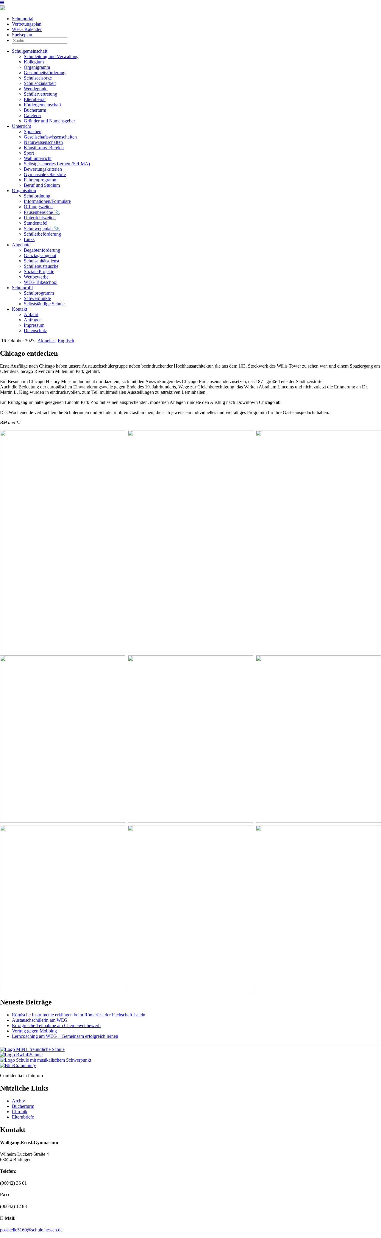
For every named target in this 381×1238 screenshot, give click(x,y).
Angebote (21, 244)
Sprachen (32, 131)
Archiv (18, 1100)
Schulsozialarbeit (40, 83)
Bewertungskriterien (43, 169)
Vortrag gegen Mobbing (34, 1030)
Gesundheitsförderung (44, 72)
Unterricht (21, 126)
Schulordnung (37, 195)
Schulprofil (22, 287)
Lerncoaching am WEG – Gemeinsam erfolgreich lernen (65, 1036)
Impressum (34, 325)
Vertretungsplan (26, 24)
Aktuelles (46, 340)
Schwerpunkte (37, 298)
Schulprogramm (39, 292)
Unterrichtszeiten (40, 217)
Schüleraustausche (41, 266)
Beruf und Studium (42, 185)
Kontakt (19, 309)
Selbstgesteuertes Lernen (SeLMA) (57, 163)
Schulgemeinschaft (29, 51)
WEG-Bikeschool (40, 282)
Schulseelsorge (38, 77)
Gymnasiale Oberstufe (45, 174)
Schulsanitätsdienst (41, 260)
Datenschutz (35, 330)
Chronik (19, 1111)
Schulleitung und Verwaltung (51, 56)
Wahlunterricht (37, 158)
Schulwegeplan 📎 (42, 228)
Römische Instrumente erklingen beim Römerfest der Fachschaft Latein (78, 1014)
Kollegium (34, 61)
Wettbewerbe (36, 276)
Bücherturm (35, 110)
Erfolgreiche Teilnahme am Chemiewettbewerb (56, 1025)
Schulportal (22, 18)
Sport (29, 152)
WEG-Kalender (27, 29)
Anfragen (33, 319)
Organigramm (37, 67)
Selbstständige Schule (44, 303)
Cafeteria (32, 115)
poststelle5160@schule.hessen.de (31, 1229)
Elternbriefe (23, 1116)
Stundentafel (35, 222)
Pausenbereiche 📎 (42, 212)
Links (29, 239)
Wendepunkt (36, 88)
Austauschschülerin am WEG (40, 1020)
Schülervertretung (40, 94)
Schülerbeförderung (42, 234)
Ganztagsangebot (40, 255)
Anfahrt (31, 314)
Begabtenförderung (42, 250)
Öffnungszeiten (38, 206)
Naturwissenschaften (43, 142)
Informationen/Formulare (47, 201)
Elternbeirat (35, 99)
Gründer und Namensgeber (49, 120)
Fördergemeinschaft (42, 104)
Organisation (24, 190)
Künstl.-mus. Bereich (44, 147)
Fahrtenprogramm (40, 179)
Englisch (66, 340)
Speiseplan (22, 34)
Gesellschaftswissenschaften (50, 136)
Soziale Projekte (39, 271)
